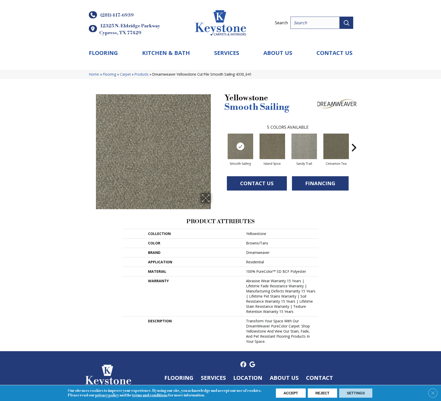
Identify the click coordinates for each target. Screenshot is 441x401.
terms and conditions (150, 395)
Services (226, 52)
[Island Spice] (272, 146)
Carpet (125, 74)
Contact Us (334, 52)
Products (141, 74)
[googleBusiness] (252, 364)
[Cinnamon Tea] (336, 146)
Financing (320, 183)
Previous (222, 140)
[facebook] (243, 364)
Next (354, 140)
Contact (319, 377)
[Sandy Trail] (304, 146)
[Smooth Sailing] (240, 146)
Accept (291, 393)
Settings (356, 393)
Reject (322, 393)
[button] (346, 23)
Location (247, 377)
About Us (277, 52)
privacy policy (107, 395)
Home (94, 74)
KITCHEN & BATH (166, 52)
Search (281, 23)
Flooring (103, 52)
